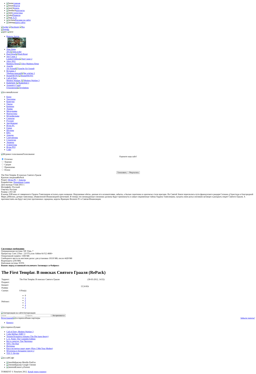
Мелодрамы (11, 111)
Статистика (17, 13)
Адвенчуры (11, 145)
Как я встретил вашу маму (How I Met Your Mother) (29, 348)
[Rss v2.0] (22, 27)
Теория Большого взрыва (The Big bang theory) (27, 336)
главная (16, 3)
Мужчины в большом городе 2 (20, 351)
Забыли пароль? (247, 318)
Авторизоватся (59, 316)
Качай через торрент (37, 372)
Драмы (9, 109)
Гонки (9, 128)
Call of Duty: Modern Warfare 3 (19, 332)
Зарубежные (12, 123)
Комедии (10, 101)
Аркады (10, 135)
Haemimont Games (21, 182)
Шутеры (10, 130)
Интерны (10, 346)
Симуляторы (12, 137)
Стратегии (11, 140)
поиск (16, 8)
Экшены (10, 142)
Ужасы (9, 104)
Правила (16, 15)
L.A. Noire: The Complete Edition (20, 339)
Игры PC (10, 125)
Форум (17, 6)
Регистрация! (7, 318)
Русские (10, 121)
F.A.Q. (14, 18)
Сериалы (10, 118)
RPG (8, 133)
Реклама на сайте (23, 20)
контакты (20, 10)
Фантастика (11, 113)
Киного (9, 322)
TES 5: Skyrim (12, 353)
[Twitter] (5, 27)
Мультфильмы (12, 116)
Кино (8, 97)
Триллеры (10, 99)
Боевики (10, 106)
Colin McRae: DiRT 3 (15, 334)
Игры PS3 (10, 147)
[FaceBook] (14, 27)
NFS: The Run (12, 344)
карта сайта (20, 22)
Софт (8, 149)
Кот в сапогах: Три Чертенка (19, 341)
